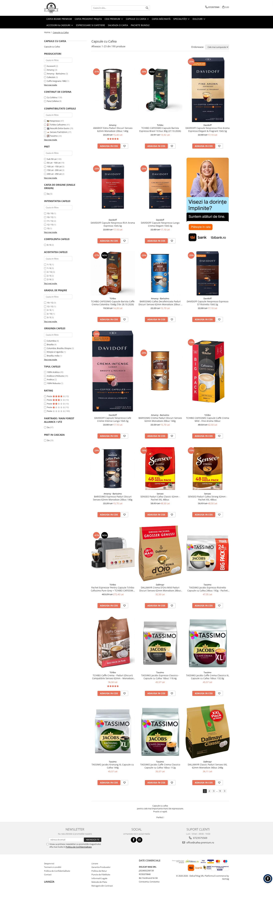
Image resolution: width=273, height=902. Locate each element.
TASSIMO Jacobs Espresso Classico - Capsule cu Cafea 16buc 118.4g (160, 677)
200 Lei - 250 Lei (54, 173)
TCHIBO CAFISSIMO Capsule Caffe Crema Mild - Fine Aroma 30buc (207, 419)
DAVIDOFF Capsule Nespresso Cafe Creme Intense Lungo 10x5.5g (112, 419)
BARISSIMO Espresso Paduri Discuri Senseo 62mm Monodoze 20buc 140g (112, 498)
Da (48, 193)
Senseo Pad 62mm (58, 132)
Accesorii (51, 66)
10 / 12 (50, 217)
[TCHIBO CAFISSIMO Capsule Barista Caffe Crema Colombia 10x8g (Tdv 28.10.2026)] (113, 273)
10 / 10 (50, 213)
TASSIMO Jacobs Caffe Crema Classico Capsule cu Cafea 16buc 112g (160, 766)
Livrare (94, 863)
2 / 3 (49, 310)
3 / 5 (49, 317)
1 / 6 (49, 268)
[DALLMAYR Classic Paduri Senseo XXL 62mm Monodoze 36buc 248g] (207, 731)
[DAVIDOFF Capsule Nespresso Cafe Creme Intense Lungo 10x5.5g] (113, 371)
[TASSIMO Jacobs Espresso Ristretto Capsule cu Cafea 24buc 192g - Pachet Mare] (207, 553)
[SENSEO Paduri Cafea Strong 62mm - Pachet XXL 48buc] (207, 468)
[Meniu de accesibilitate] (267, 878)
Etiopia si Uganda (55, 351)
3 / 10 (49, 313)
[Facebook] (133, 840)
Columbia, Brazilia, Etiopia (59, 348)
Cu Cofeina (52, 97)
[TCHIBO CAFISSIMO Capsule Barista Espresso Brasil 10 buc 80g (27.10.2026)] (160, 90)
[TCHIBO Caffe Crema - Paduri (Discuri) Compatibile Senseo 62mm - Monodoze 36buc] (113, 642)
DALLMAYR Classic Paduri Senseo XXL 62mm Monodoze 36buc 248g (207, 766)
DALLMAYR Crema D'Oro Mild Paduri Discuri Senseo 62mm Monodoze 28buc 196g (160, 589)
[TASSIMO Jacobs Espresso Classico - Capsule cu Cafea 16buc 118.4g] (160, 642)
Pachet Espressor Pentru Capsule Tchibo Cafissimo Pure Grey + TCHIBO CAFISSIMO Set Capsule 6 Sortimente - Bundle (113, 589)
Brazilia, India (53, 355)
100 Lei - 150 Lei (54, 166)
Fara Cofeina (53, 101)
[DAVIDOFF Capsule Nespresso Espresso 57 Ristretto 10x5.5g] (207, 273)
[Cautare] (147, 8)
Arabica (50, 379)
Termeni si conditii (52, 867)
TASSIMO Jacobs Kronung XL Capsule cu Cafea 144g (113, 766)
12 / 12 (50, 306)
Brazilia (50, 344)
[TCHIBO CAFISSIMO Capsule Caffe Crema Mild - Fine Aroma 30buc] (207, 371)
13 (48, 228)
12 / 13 (50, 224)
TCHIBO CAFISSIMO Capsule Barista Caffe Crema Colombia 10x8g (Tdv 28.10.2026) (112, 303)
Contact (48, 874)
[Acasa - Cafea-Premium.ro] (60, 7)
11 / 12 (50, 220)
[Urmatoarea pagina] (224, 791)
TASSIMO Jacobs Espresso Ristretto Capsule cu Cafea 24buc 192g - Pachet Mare (207, 589)
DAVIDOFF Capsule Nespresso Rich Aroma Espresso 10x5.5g (113, 224)
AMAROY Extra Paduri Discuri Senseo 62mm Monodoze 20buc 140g (112, 129)
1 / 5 (49, 264)
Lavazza (49, 881)
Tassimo (53, 135)
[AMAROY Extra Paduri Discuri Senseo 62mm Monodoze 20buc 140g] (113, 90)
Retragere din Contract (102, 885)
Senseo (160, 493)
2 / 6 (49, 279)
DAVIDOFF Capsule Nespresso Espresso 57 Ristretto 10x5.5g (207, 303)
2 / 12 (49, 272)
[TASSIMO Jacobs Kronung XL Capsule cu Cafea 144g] (113, 731)
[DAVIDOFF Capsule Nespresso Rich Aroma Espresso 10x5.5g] (113, 187)
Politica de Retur (99, 870)
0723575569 (199, 837)
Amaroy (50, 69)
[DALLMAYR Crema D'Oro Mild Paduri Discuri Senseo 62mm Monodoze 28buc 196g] (160, 553)
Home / (48, 32)
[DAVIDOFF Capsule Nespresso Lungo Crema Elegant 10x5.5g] (160, 187)
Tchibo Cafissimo (57, 124)
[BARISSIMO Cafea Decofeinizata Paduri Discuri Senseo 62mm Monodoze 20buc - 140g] (160, 273)
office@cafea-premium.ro (200, 842)
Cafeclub (51, 77)
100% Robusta (53, 383)
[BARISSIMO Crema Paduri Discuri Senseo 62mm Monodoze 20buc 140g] (160, 371)
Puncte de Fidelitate (100, 874)
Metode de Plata (99, 882)
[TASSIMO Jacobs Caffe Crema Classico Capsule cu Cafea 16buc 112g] (160, 731)
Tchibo (160, 125)
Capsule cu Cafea (52, 46)
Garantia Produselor (100, 867)
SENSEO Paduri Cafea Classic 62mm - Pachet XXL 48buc (160, 498)
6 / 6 (49, 244)
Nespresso (54, 120)
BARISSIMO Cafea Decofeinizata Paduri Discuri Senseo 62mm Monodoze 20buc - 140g (160, 303)
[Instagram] (139, 840)
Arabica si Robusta (55, 375)
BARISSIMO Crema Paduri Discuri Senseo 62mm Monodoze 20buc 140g (160, 419)
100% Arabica (53, 372)
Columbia (51, 340)
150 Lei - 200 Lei (54, 170)
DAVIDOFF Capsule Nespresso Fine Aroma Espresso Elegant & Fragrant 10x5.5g (207, 129)
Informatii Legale (99, 878)
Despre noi (49, 863)
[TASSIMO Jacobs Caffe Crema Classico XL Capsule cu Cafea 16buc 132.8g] (207, 642)
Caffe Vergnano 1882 (56, 81)
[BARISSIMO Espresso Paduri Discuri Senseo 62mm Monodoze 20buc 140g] (113, 468)
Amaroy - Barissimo (56, 73)
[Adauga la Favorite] (124, 146)
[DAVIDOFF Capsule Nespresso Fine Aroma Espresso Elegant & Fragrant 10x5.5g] (207, 89)
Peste (50, 396)
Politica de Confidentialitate (79, 846)
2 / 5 (49, 275)
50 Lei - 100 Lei (53, 162)
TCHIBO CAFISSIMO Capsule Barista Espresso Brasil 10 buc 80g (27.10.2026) (160, 129)
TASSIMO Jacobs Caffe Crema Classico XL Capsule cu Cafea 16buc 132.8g (207, 677)
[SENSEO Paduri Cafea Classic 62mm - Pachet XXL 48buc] (160, 468)
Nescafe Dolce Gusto (59, 128)
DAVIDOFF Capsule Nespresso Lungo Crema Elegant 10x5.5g (160, 224)
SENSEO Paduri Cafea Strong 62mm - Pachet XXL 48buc (207, 498)
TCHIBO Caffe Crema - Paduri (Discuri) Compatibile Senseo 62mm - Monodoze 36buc (112, 677)
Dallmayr (160, 584)
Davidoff (207, 125)
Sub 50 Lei (51, 159)
